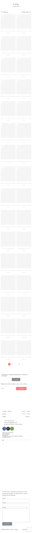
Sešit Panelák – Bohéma (23, 248)
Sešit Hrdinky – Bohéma (8, 248)
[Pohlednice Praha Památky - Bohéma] (23, 152)
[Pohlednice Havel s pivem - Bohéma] (23, 108)
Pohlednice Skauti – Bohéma (8, 183)
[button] (8, 26)
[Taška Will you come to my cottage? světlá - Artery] (23, 347)
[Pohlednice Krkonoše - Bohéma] (23, 130)
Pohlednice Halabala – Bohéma (9, 118)
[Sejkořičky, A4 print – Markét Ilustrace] (23, 217)
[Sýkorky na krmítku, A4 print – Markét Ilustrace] (23, 304)
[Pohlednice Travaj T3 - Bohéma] (23, 173)
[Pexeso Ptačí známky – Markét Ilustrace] (8, 86)
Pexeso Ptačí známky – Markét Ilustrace (11, 96)
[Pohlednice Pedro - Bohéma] (8, 152)
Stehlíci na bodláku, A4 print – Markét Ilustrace (13, 313)
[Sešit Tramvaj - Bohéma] (23, 282)
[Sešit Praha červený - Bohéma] (8, 260)
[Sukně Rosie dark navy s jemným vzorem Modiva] (8, 326)
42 (19, 364)
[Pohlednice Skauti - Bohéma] (8, 173)
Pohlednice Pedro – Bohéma (8, 161)
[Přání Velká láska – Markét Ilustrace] (8, 217)
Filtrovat (5, 12)
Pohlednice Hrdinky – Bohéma (9, 140)
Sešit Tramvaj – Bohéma (23, 292)
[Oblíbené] (14, 16)
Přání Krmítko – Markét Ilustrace (9, 205)
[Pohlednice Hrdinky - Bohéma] (8, 130)
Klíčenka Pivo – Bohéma (8, 53)
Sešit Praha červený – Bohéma (9, 270)
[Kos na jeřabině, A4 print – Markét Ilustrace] (23, 43)
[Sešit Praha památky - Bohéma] (23, 260)
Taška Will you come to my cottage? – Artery (12, 357)
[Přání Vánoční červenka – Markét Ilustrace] (23, 195)
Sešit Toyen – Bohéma (8, 292)
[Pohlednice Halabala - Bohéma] (8, 108)
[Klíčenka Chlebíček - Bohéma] (23, 21)
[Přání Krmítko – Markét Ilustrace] (8, 195)
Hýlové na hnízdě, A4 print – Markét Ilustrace (13, 31)
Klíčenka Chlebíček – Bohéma (24, 31)
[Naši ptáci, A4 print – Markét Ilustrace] (8, 65)
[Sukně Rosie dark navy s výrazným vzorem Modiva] (23, 326)
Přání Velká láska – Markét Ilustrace (10, 227)
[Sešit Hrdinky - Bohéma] (8, 239)
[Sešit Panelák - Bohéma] (23, 239)
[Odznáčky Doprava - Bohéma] (23, 65)
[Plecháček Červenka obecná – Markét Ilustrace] (23, 86)
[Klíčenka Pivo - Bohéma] (8, 43)
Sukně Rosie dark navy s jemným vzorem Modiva (14, 335)
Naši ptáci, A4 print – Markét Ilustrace (11, 74)
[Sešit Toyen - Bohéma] (8, 282)
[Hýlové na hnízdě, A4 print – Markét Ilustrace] (8, 21)
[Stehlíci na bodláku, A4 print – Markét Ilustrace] (8, 304)
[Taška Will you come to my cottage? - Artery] (8, 347)
